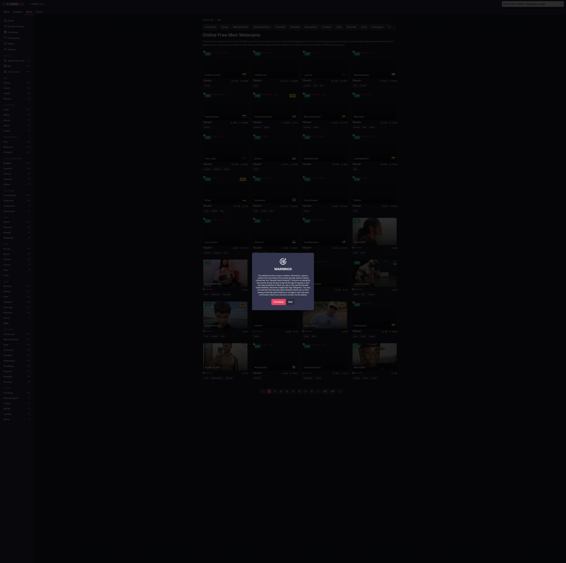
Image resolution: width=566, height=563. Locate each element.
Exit (290, 302)
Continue (278, 302)
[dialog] (283, 281)
